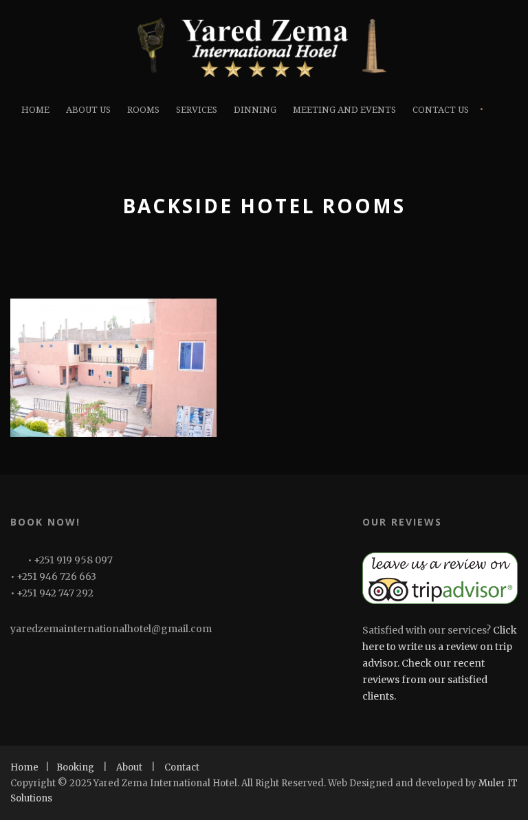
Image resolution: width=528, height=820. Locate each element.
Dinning (255, 110)
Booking (75, 767)
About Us (88, 110)
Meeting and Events (344, 110)
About (129, 767)
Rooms (143, 110)
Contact (181, 767)
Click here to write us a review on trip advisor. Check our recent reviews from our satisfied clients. (439, 663)
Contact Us (440, 110)
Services (196, 110)
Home (35, 110)
